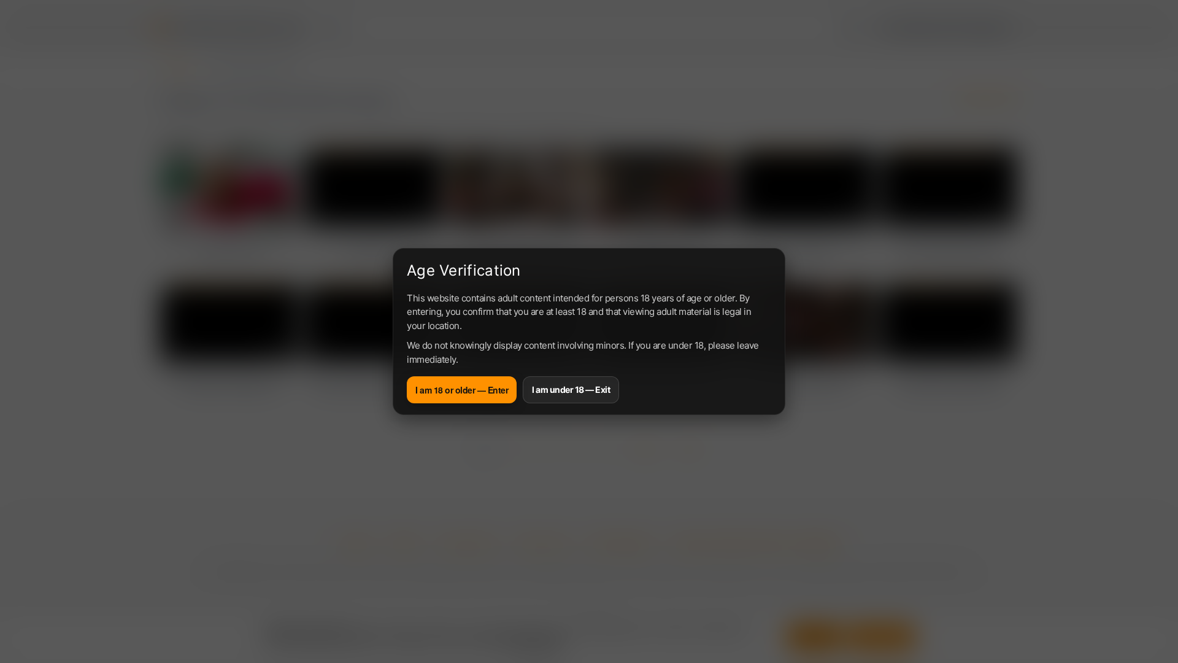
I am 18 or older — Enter (461, 390)
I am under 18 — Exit (571, 389)
